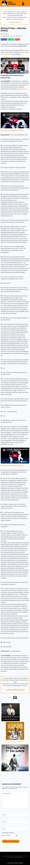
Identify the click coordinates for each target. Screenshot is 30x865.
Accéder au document (15, 22)
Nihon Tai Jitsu (11, 36)
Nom (4, 814)
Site (4, 828)
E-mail (5, 821)
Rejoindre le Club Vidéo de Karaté (16, 689)
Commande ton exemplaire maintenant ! (12, 130)
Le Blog (4, 36)
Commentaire (7, 793)
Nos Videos (19, 36)
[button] (23, 2)
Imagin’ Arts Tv (23, 89)
